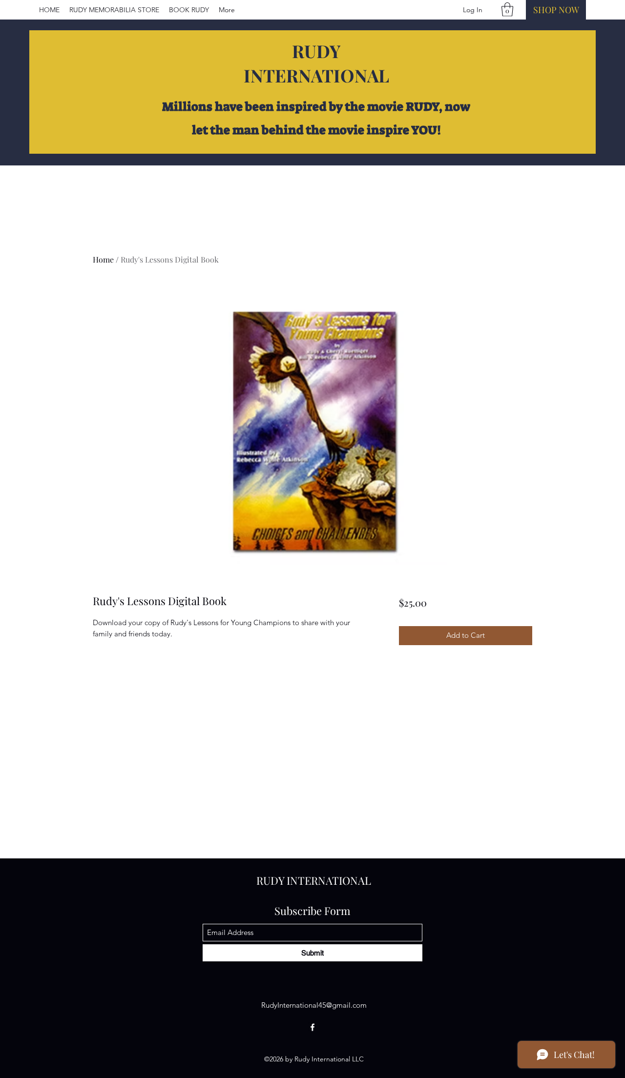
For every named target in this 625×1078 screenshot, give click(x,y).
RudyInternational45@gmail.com (314, 1005)
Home (103, 259)
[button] (507, 9)
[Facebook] (312, 1027)
